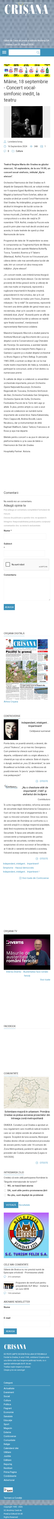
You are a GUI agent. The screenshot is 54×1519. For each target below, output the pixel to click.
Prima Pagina (10, 1472)
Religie (7, 1444)
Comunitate (11, 1073)
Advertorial (9, 1480)
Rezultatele (24, 1205)
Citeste (44, 781)
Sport (6, 1424)
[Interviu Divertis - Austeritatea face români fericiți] (27, 952)
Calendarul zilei (11, 1448)
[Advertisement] (26, 904)
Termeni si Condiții (13, 1498)
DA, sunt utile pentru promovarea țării (27, 1190)
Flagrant (8, 1408)
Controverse (12, 716)
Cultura (19, 151)
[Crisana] (27, 9)
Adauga (10, 1331)
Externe (7, 1432)
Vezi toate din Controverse (35, 878)
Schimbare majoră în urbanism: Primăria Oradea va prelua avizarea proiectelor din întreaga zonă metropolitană (27, 1115)
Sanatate (8, 1416)
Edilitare (7, 1460)
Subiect (8, 545)
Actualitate (9, 1388)
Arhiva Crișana (11, 701)
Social (7, 1396)
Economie (9, 1412)
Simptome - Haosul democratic (18, 867)
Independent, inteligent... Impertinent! (21, 863)
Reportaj (8, 1464)
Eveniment (9, 1392)
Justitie (7, 1456)
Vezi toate (45, 979)
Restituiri (8, 1468)
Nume (8, 530)
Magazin (8, 1428)
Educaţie (8, 1420)
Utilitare (7, 1452)
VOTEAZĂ (11, 1205)
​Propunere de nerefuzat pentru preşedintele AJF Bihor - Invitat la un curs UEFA (32, 1285)
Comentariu (9, 574)
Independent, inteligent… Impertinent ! (21, 871)
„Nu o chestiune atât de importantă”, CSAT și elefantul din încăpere (35, 791)
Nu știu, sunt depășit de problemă (25, 1195)
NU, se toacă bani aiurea (20, 1185)
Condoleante (10, 1476)
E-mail (7, 1318)
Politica (7, 1404)
